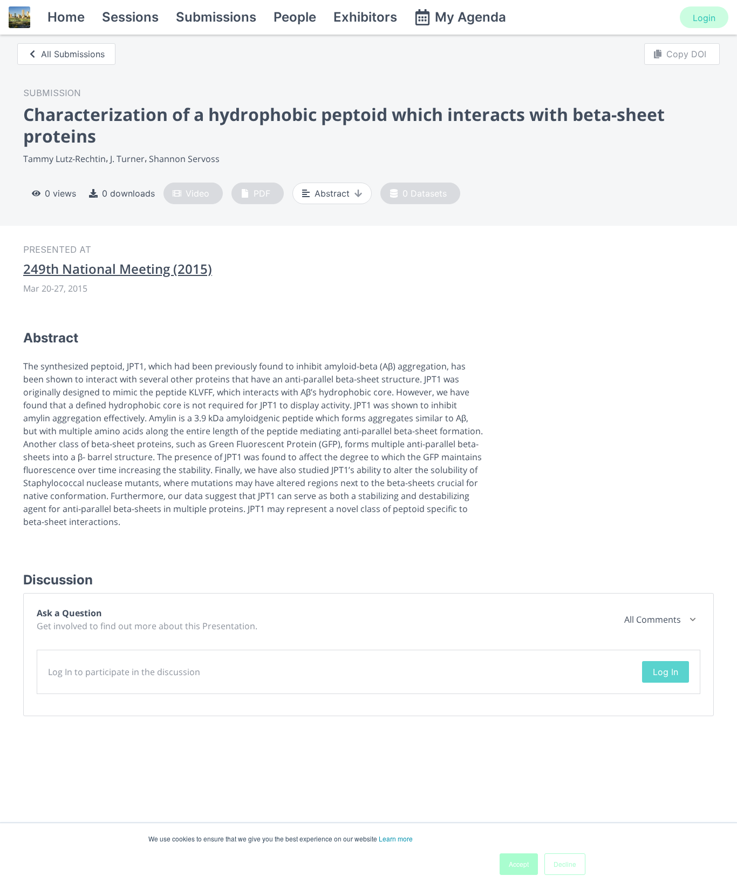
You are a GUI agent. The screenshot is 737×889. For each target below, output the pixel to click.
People (295, 17)
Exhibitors (365, 17)
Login (704, 17)
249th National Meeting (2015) (117, 269)
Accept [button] (519, 863)
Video (197, 193)
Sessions (130, 17)
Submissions (216, 17)
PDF (262, 193)
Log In (665, 671)
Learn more (396, 838)
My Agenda (470, 17)
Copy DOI (686, 54)
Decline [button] (565, 863)
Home (66, 17)
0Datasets (424, 193)
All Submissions (73, 54)
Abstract (332, 193)
